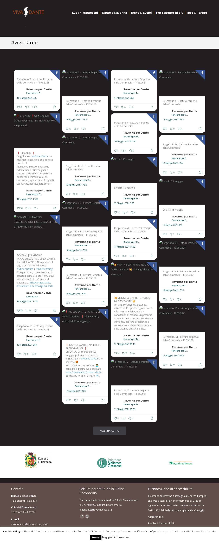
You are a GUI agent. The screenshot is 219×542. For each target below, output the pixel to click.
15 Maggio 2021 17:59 (76, 185)
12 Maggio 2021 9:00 (76, 391)
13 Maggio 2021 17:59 (173, 290)
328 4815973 (89, 504)
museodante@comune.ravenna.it (29, 524)
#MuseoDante (40, 156)
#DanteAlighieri (38, 286)
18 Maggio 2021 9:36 (27, 98)
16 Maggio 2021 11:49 (124, 141)
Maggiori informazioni (116, 537)
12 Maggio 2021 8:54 (27, 345)
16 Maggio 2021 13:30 (27, 199)
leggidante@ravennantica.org (96, 509)
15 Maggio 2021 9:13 (173, 225)
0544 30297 (28, 512)
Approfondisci (155, 516)
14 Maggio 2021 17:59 (76, 250)
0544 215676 (29, 500)
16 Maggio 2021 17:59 (173, 119)
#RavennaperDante (40, 282)
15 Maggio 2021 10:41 (173, 163)
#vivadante (23, 286)
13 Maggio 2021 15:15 (124, 344)
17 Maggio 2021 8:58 (124, 98)
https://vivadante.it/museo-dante (84, 372)
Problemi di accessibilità (161, 523)
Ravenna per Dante (39, 89)
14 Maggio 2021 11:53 (124, 247)
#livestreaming (44, 268)
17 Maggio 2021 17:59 (76, 119)
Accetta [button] (95, 537)
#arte (50, 286)
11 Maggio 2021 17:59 (124, 409)
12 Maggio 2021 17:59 (173, 355)
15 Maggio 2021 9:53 (124, 203)
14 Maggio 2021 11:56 (27, 301)
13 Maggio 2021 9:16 (76, 293)
